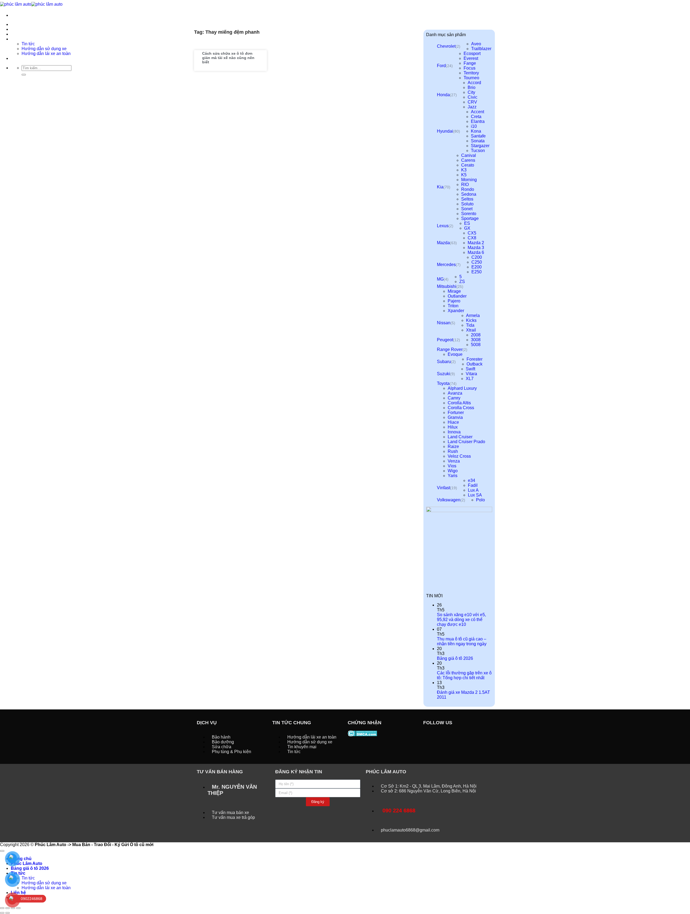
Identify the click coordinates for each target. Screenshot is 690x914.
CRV (472, 102)
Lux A (473, 490)
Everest (471, 58)
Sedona (468, 194)
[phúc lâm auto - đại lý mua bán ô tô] (31, 4)
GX (467, 228)
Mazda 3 (476, 247)
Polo (480, 500)
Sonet (466, 208)
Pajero (454, 301)
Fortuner (456, 412)
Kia (440, 187)
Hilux (453, 427)
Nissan (443, 322)
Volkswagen (448, 500)
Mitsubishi (446, 286)
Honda (443, 94)
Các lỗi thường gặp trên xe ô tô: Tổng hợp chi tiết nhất (464, 675)
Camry (454, 398)
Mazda (443, 242)
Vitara (471, 373)
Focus (469, 68)
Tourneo (471, 77)
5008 (476, 344)
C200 (476, 257)
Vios (452, 466)
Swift (470, 369)
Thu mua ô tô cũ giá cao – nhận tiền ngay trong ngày (462, 641)
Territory (471, 73)
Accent (477, 111)
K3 (464, 170)
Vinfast (443, 487)
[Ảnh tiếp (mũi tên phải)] (7, 913)
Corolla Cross (461, 407)
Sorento (468, 213)
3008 (476, 339)
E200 (476, 267)
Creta (476, 116)
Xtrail (471, 330)
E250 (476, 272)
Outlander (457, 296)
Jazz (472, 107)
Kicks (471, 320)
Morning (469, 179)
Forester (474, 359)
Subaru (444, 361)
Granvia (455, 417)
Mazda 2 (476, 242)
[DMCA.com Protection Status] (362, 733)
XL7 (470, 378)
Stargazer (480, 145)
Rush (453, 451)
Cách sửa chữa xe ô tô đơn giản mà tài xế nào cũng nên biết (228, 57)
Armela (473, 315)
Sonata (478, 141)
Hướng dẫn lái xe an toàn (46, 887)
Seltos (467, 199)
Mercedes (446, 264)
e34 (471, 480)
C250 (476, 262)
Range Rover (450, 349)
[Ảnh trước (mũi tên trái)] (2, 913)
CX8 (472, 238)
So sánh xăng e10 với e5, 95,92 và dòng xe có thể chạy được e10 (461, 619)
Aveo (476, 44)
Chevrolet (446, 46)
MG (440, 279)
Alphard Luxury (462, 388)
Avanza (455, 393)
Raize (453, 446)
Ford (441, 65)
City (471, 92)
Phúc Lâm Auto (26, 863)
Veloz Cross (459, 456)
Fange (470, 63)
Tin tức (28, 878)
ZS (462, 281)
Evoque (455, 354)
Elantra (478, 121)
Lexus (442, 225)
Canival (468, 155)
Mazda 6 (476, 252)
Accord (474, 82)
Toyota (443, 383)
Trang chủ (21, 24)
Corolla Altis (459, 403)
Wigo (453, 470)
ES (467, 223)
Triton (453, 305)
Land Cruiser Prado (466, 441)
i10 (474, 126)
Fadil (473, 485)
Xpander (456, 310)
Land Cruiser (460, 436)
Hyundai (445, 131)
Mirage (454, 291)
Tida (470, 325)
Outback (474, 364)
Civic (472, 97)
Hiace (453, 422)
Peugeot (445, 339)
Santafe (478, 136)
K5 (464, 175)
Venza (454, 461)
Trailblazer (481, 48)
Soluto (467, 204)
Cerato (467, 165)
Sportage (470, 218)
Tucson (478, 150)
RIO (465, 184)
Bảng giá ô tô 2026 (455, 658)
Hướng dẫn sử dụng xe (44, 883)
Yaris (452, 475)
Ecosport (472, 53)
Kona (476, 131)
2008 (476, 335)
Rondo (467, 189)
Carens (468, 160)
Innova (454, 432)
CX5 (472, 233)
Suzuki (443, 373)
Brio (471, 87)
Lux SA (475, 495)
